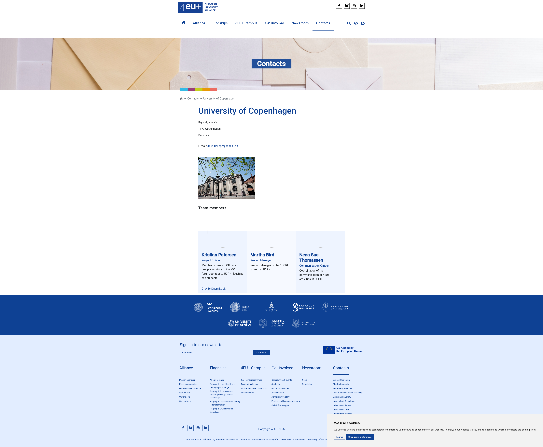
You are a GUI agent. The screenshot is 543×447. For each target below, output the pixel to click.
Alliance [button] (199, 23)
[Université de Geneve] (239, 325)
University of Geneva (342, 405)
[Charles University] (207, 310)
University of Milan (341, 409)
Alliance (186, 368)
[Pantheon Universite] (271, 310)
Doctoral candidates (280, 388)
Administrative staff (281, 397)
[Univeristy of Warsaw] (303, 325)
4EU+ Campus (253, 368)
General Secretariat (341, 380)
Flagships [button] (220, 23)
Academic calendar (249, 384)
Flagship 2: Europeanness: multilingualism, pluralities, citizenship (221, 394)
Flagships (218, 368)
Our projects (184, 397)
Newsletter (307, 384)
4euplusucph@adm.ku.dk (222, 146)
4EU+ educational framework (254, 388)
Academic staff (278, 393)
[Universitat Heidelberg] (239, 310)
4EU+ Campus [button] (246, 23)
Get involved (282, 368)
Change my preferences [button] (359, 437)
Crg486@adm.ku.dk (214, 288)
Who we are (184, 393)
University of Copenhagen (344, 401)
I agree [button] (339, 437)
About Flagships (217, 380)
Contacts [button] (323, 23)
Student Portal (247, 393)
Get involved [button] (274, 23)
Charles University (341, 384)
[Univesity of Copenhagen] (335, 310)
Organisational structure (190, 388)
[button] (348, 23)
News (304, 380)
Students (276, 384)
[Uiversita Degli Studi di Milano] (271, 325)
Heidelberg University (342, 388)
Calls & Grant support (281, 405)
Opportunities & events (282, 380)
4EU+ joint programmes (251, 380)
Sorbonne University (342, 397)
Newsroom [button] (300, 23)
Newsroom (311, 368)
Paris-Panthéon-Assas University (347, 393)
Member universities (188, 384)
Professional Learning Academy (286, 401)
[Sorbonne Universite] (303, 310)
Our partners (185, 401)
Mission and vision (187, 380)
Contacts (193, 98)
